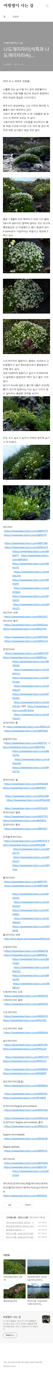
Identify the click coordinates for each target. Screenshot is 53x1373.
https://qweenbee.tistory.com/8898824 (26, 1085)
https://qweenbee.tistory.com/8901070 (25, 840)
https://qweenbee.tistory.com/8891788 (26, 543)
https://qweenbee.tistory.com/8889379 (26, 531)
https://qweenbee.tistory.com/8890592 (26, 1016)
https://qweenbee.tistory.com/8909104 (26, 1093)
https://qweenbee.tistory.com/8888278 (26, 951)
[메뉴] (47, 5)
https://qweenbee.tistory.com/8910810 (24, 1097)
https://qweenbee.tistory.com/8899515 (25, 1150)
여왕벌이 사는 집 (18, 6)
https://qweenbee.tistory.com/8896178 (25, 1167)
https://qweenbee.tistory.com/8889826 (25, 955)
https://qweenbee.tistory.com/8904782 (25, 1020)
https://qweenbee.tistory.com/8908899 (24, 1073)
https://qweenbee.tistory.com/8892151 (25, 743)
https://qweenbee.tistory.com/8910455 (26, 808)
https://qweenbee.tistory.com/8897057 (26, 828)
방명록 (16, 16)
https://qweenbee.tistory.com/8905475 (25, 1061)
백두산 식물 (23, 1217)
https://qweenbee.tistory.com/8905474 (26, 641)
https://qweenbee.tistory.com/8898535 (26, 995)
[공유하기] (14, 1205)
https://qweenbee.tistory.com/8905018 (26, 1138)
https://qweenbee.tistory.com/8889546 (25, 657)
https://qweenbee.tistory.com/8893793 (26, 653)
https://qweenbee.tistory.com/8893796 (26, 1044)
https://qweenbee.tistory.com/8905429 (25, 1048)
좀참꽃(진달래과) (14, 1230)
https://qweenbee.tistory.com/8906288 (27, 796)
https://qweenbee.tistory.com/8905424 (26, 1118)
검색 (40, 6)
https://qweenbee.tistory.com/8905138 (24, 628)
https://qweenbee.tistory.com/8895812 (24, 820)
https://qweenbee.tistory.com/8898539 (26, 1004)
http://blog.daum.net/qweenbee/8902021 (27, 938)
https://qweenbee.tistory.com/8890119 (25, 535)
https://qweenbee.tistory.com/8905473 (26, 547)
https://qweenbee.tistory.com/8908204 (26, 1032)
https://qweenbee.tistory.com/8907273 (27, 1057)
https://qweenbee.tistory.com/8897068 (26, 637)
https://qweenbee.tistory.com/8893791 (25, 881)
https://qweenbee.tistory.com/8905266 (26, 624)
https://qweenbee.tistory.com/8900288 (26, 783)
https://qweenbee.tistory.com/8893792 (26, 816)
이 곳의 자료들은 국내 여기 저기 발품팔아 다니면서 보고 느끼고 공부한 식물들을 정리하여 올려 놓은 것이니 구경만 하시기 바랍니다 (20, 1325)
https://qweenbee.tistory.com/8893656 (26, 1163)
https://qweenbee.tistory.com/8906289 (28, 800)
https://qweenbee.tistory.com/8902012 (26, 616)
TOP (47, 1363)
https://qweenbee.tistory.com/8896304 (25, 1195)
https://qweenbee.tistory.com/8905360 (26, 1110)
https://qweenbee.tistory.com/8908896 (26, 1069)
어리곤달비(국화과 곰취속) (18, 1222)
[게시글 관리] (18, 1205)
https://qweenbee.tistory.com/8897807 (24, 787)
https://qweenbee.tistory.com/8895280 (26, 885)
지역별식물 (11, 1217)
